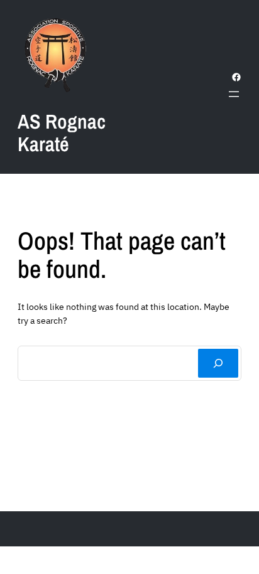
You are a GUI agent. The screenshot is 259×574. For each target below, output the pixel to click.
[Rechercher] (218, 363)
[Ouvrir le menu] (233, 94)
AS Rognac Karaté (62, 132)
